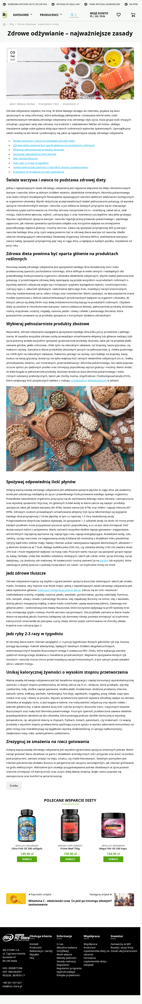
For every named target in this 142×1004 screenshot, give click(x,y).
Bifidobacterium (97, 380)
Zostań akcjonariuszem (124, 951)
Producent (36, 947)
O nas (60, 944)
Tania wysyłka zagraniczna (104, 4)
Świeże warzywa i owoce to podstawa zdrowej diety (44, 140)
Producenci (49, 14)
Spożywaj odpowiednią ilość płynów (34, 154)
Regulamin (63, 965)
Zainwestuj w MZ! (121, 944)
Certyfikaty (63, 951)
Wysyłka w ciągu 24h (68, 4)
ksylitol (104, 560)
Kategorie (21, 14)
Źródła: (14, 785)
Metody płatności (67, 958)
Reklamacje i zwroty (41, 951)
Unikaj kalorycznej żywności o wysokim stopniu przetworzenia (50, 167)
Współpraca (90, 944)
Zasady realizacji (66, 961)
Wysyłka (34, 954)
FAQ (32, 958)
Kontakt (34, 944)
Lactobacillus (78, 380)
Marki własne (64, 954)
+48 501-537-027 (12, 983)
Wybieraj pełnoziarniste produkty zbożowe (38, 149)
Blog (12, 24)
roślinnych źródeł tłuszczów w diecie (59, 590)
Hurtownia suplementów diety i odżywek (95, 961)
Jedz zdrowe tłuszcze (25, 158)
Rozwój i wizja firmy (122, 947)
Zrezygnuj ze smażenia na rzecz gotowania (38, 171)
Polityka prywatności (68, 975)
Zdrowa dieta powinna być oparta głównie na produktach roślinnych (54, 145)
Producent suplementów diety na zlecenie (96, 951)
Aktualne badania (67, 947)
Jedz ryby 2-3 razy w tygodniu (31, 163)
